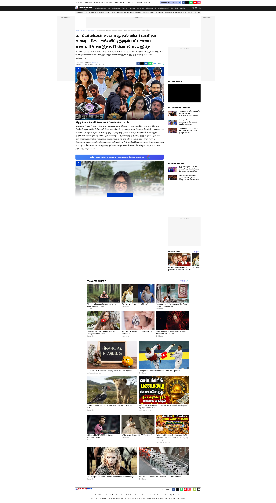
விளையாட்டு (151, 8)
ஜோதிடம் (174, 8)
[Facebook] (183, 2)
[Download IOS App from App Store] (199, 489)
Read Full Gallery (120, 195)
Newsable (88, 2)
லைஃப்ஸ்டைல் (163, 8)
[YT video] (195, 2)
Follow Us (160, 63)
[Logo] (84, 8)
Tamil (122, 2)
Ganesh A (94, 62)
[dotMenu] (190, 8)
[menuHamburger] (196, 8)
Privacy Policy (120, 495)
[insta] (199, 2)
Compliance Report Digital (165, 495)
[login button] (193, 8)
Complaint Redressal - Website (145, 495)
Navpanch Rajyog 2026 (150, 12)
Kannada (97, 2)
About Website (100, 495)
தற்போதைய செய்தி (102, 8)
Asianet (83, 488)
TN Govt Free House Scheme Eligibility (97, 12)
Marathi (139, 2)
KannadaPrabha (106, 2)
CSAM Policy (130, 495)
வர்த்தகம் (140, 8)
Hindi (133, 2)
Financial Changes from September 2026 (172, 12)
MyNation (147, 2)
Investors (178, 495)
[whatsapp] (191, 2)
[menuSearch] (200, 8)
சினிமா (125, 8)
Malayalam (80, 2)
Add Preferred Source (169, 2)
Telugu (116, 2)
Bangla (127, 2)
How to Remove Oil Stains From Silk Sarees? (126, 12)
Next (199, 12)
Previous (195, 12)
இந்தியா (183, 8)
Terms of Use (110, 495)
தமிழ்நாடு (116, 8)
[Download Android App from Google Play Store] (195, 489)
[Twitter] (187, 2)
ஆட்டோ (132, 8)
